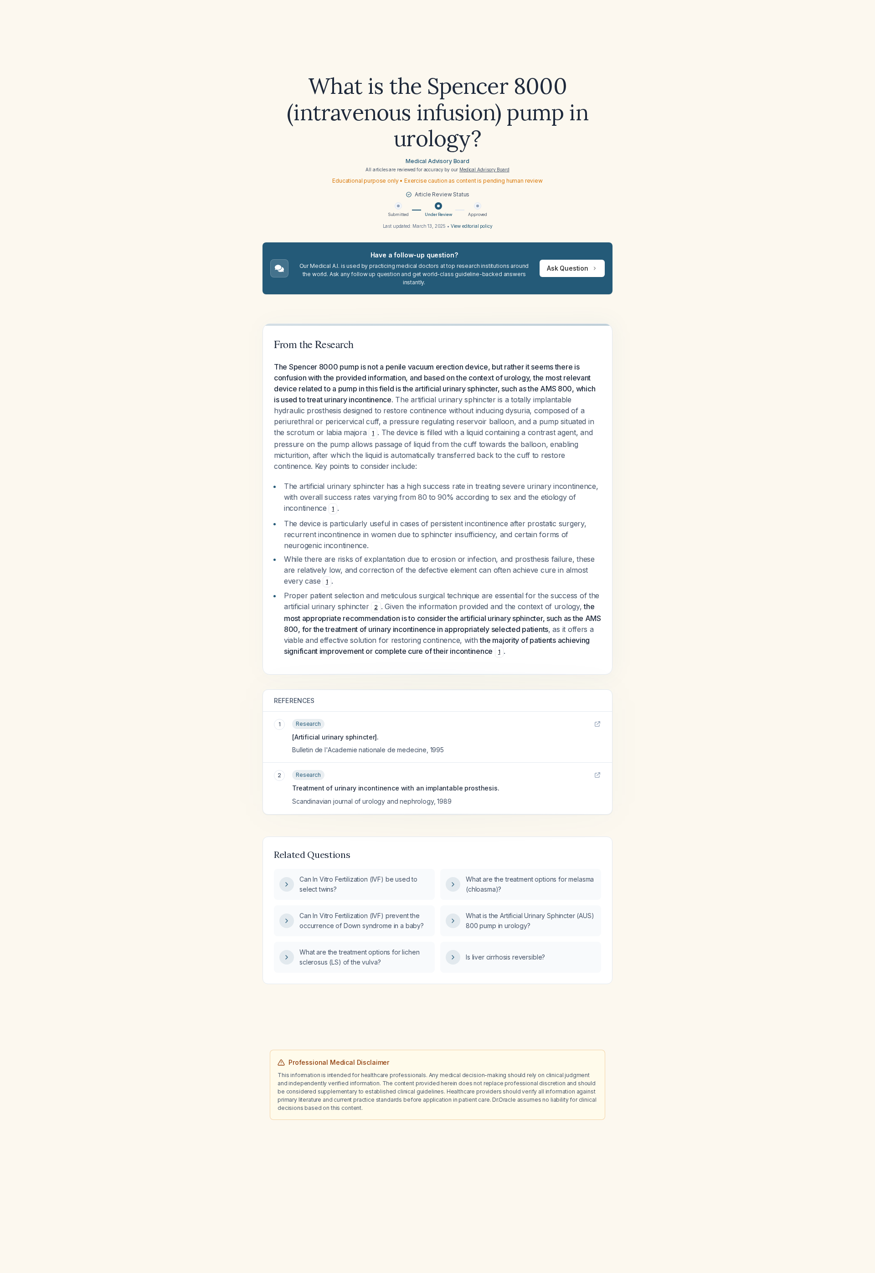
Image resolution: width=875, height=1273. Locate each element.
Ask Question (567, 268)
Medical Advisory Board (437, 161)
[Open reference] (597, 724)
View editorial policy (472, 226)
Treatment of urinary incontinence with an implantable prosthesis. (395, 788)
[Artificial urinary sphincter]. (335, 737)
